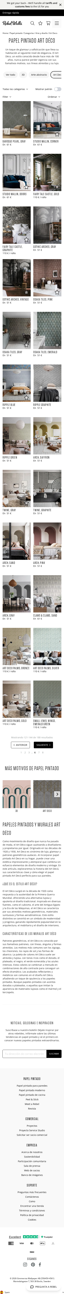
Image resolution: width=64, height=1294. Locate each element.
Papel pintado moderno (32, 1090)
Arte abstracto (39, 74)
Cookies (32, 1219)
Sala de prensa (32, 1165)
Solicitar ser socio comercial (32, 1134)
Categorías (29, 33)
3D (23, 74)
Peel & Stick (32, 1099)
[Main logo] (13, 23)
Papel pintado (16, 33)
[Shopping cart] (48, 23)
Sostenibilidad (32, 1156)
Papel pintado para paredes (32, 1085)
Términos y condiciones (32, 1210)
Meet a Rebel (32, 1104)
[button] (40, 23)
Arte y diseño (42, 33)
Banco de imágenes (32, 1175)
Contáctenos (32, 1196)
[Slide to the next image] (57, 794)
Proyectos (32, 1125)
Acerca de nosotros (32, 1152)
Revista (32, 1108)
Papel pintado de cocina (32, 1094)
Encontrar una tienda (32, 1205)
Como (32, 1201)
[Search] (32, 23)
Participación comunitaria (32, 1161)
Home (5, 33)
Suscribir (54, 1053)
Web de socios (32, 1170)
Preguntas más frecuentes (32, 1192)
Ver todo (10, 74)
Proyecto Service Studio (32, 1130)
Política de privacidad (32, 1215)
